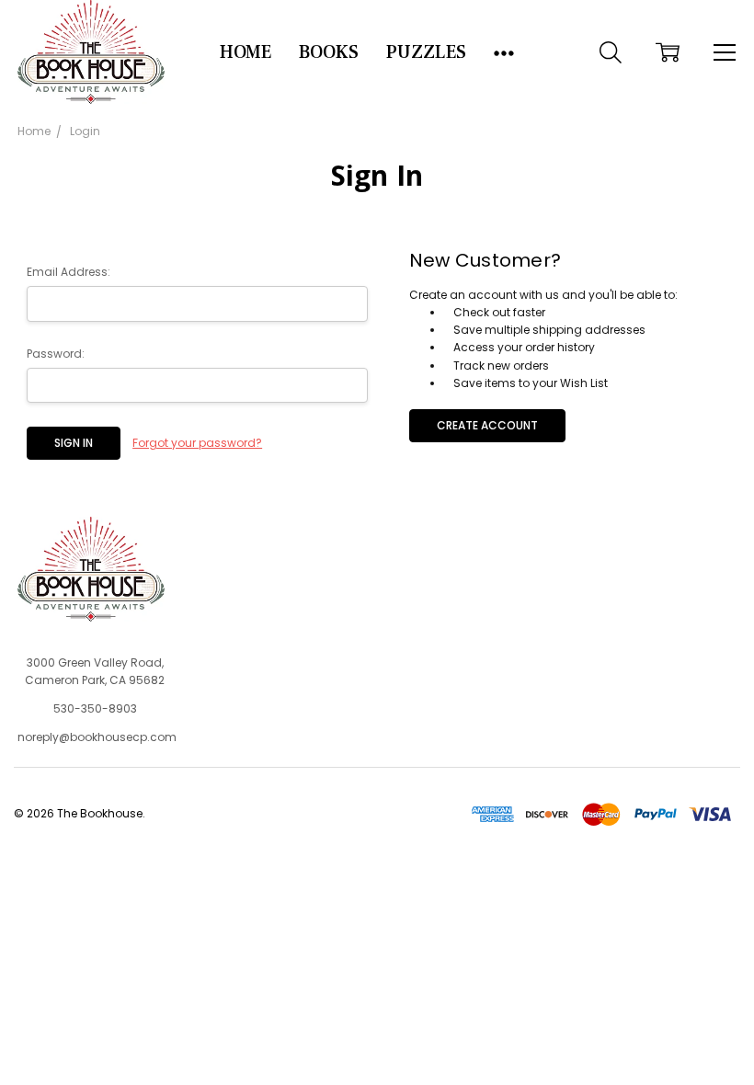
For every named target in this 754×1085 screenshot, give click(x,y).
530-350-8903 (95, 708)
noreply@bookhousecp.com (97, 737)
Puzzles (426, 52)
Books (329, 52)
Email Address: (68, 272)
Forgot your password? (197, 443)
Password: (56, 353)
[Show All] (504, 52)
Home (245, 52)
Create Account (487, 425)
